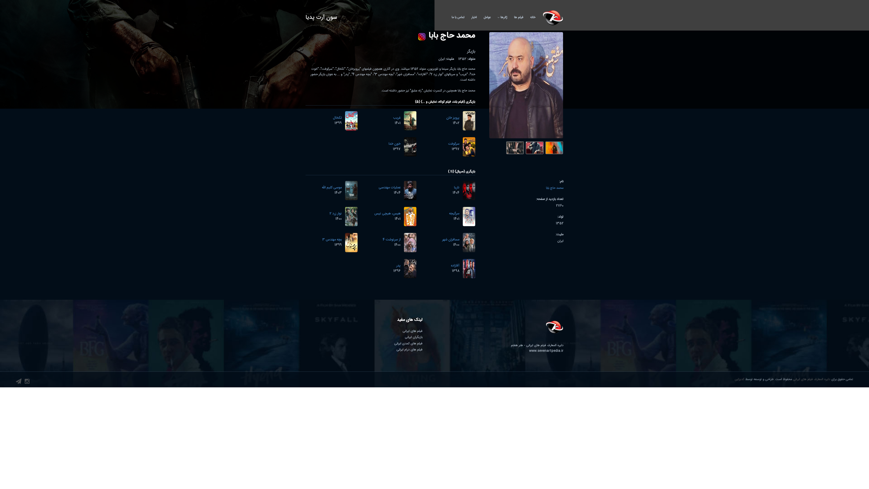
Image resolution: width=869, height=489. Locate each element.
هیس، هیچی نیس (387, 213)
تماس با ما (458, 17)
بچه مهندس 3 (332, 239)
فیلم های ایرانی (413, 331)
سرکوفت (453, 144)
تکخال (337, 118)
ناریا (456, 187)
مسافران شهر (450, 239)
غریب (397, 118)
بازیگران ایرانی (414, 337)
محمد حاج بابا (554, 188)
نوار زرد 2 (335, 213)
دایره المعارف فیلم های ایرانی (811, 379)
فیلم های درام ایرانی (409, 349)
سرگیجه (454, 213)
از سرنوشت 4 (392, 239)
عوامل (487, 17)
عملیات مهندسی (390, 187)
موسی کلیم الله (332, 187)
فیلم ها (518, 17)
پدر (398, 265)
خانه (532, 17)
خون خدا (395, 144)
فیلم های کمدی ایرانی (408, 343)
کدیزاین (739, 379)
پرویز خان (452, 118)
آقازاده (455, 265)
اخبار (474, 17)
